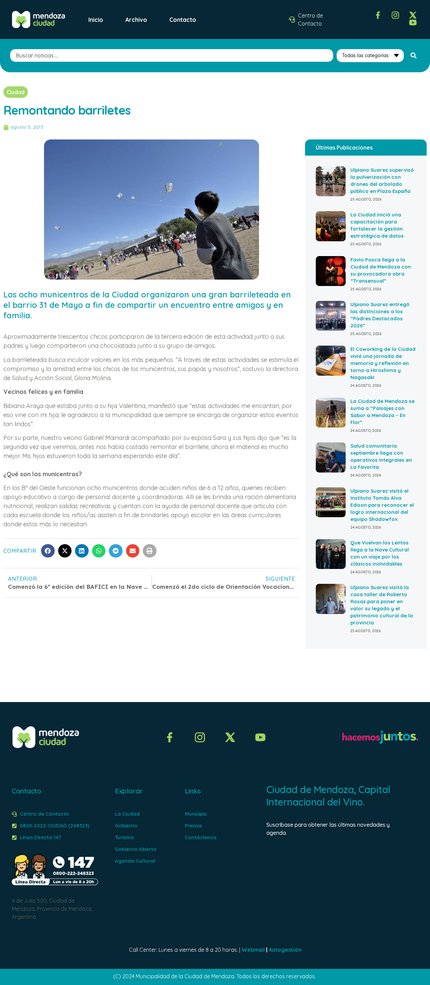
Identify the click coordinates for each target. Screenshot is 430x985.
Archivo (136, 19)
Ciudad (16, 92)
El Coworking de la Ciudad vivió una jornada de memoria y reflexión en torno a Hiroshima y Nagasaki (383, 363)
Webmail (253, 949)
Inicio (95, 19)
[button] (48, 551)
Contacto (182, 19)
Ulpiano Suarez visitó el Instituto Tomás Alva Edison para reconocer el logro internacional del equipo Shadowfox (382, 505)
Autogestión (285, 949)
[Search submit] (413, 55)
